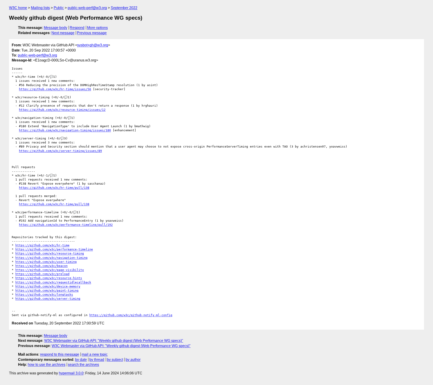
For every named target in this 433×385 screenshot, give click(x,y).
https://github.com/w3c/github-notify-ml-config (130, 315)
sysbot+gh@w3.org (92, 45)
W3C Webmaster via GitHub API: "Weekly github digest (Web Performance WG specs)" (113, 341)
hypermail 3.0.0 (71, 373)
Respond (77, 28)
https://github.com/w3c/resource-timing (49, 253)
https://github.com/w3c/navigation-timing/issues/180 (65, 130)
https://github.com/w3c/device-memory (47, 286)
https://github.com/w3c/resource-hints (48, 278)
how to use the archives (46, 364)
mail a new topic (95, 354)
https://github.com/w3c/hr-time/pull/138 (54, 187)
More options (97, 28)
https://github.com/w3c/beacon (41, 266)
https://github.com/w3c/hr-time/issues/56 (55, 89)
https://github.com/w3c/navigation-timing (51, 257)
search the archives (83, 364)
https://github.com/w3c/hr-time (42, 245)
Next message (62, 33)
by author (133, 360)
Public (59, 8)
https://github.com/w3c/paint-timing (46, 290)
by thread (96, 360)
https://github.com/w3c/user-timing (46, 261)
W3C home (18, 8)
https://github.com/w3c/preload (42, 274)
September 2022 (124, 8)
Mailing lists (40, 8)
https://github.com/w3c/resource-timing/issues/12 (62, 109)
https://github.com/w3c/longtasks (44, 294)
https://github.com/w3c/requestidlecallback (53, 282)
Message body (55, 28)
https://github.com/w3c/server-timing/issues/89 (60, 151)
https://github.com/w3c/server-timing (47, 298)
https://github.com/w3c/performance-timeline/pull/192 (66, 224)
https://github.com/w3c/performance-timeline (54, 249)
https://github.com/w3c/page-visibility (49, 270)
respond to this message (59, 354)
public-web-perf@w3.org (87, 8)
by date (81, 360)
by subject (115, 360)
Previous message (92, 33)
